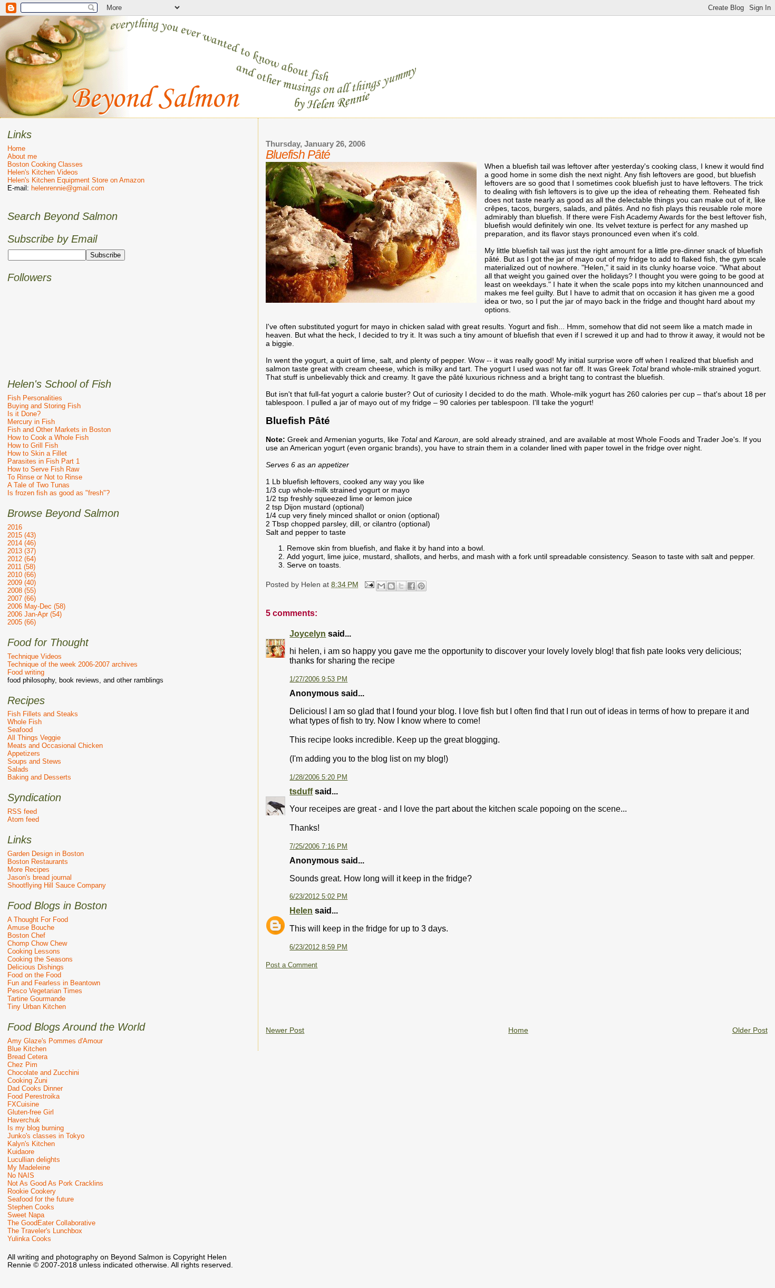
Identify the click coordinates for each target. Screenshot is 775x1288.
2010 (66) (21, 575)
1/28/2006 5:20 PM (318, 777)
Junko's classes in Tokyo (45, 1136)
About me (22, 156)
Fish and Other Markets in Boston (59, 430)
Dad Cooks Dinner (35, 1088)
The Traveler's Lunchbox (44, 1231)
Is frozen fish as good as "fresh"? (58, 493)
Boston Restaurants (37, 862)
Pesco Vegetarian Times (44, 991)
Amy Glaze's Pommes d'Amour (55, 1041)
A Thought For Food (37, 920)
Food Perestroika (33, 1096)
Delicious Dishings (35, 967)
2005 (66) (21, 622)
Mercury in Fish (31, 422)
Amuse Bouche (30, 927)
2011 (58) (21, 567)
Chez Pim (22, 1065)
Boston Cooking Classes (45, 164)
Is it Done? (24, 414)
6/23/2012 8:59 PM (318, 947)
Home (518, 1030)
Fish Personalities (34, 398)
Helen (301, 910)
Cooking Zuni (27, 1080)
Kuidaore (20, 1152)
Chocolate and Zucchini (43, 1072)
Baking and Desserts (39, 777)
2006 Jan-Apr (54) (34, 614)
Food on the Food (34, 975)
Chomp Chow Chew (37, 943)
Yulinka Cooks (29, 1239)
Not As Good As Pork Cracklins (55, 1183)
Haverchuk (23, 1120)
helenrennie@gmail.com (67, 188)
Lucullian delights (33, 1160)
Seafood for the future (40, 1199)
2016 (14, 527)
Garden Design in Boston (45, 854)
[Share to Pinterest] (421, 586)
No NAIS (20, 1175)
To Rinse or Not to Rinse (44, 477)
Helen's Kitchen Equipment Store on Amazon (75, 180)
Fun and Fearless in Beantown (53, 983)
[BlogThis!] (391, 586)
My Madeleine (28, 1167)
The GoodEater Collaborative (51, 1223)
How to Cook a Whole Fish (48, 437)
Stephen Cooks (30, 1207)
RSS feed (22, 811)
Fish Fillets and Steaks (42, 714)
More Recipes (28, 869)
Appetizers (23, 753)
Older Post (750, 1030)
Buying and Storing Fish (44, 406)
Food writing (25, 672)
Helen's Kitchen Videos (42, 172)
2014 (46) (21, 543)
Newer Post (285, 1030)
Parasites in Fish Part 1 (43, 461)
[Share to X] (401, 586)
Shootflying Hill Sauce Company (56, 885)
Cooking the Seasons (40, 959)
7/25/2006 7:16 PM (318, 846)
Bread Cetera (27, 1057)
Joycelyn (307, 633)
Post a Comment (291, 965)
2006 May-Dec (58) (36, 606)
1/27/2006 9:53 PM (318, 679)
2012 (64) (21, 559)
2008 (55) (21, 590)
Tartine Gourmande (36, 999)
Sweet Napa (25, 1215)
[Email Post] (368, 584)
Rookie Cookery (31, 1191)
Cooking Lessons (33, 951)
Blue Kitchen (26, 1049)
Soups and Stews (34, 761)
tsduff (301, 791)
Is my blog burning (35, 1128)
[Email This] (381, 586)
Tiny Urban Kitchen (36, 1007)
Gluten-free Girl (30, 1112)
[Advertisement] (458, 993)
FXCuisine (23, 1104)
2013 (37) (21, 551)
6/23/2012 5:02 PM (318, 896)
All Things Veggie (34, 738)
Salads (17, 769)
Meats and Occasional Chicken (55, 745)
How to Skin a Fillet (37, 453)
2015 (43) (21, 535)
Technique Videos (34, 656)
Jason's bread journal (39, 877)
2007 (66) (21, 598)
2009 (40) (21, 583)
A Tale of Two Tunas (38, 485)
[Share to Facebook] (411, 586)
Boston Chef (26, 935)
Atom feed (23, 819)
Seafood (20, 730)
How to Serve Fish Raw (43, 469)
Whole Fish (24, 722)
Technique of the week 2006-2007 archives (72, 664)
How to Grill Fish (32, 445)
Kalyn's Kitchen (31, 1144)
